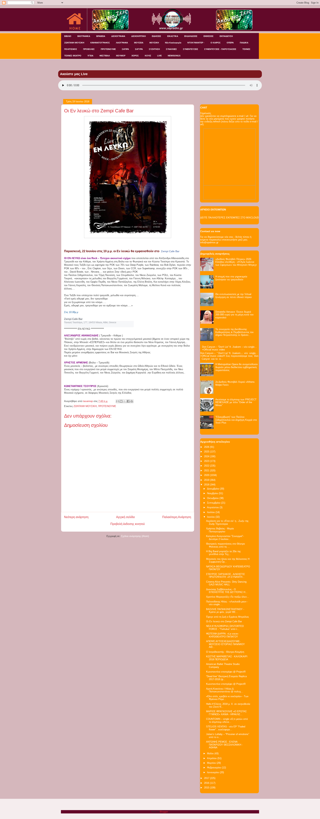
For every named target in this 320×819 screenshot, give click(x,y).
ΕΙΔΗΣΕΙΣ (156, 36)
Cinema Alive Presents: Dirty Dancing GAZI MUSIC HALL (226, 583)
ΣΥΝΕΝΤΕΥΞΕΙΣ (190, 49)
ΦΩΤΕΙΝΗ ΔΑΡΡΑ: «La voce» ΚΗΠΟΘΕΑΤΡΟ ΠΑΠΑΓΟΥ (222, 635)
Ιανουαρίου (213, 772)
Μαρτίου (212, 763)
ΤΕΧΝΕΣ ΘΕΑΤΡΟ (72, 56)
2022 (207, 465)
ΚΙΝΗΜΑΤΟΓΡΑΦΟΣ (100, 43)
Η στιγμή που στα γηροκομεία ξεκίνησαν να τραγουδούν (231, 278)
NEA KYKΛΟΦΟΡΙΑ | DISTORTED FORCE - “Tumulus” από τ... (225, 627)
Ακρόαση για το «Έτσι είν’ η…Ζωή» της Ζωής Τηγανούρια (227, 522)
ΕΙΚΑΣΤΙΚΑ (172, 36)
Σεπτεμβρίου (214, 502)
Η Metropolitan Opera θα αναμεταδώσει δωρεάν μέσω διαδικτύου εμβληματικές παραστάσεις (236, 367)
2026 (207, 447)
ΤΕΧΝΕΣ (246, 49)
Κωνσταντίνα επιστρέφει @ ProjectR (226, 671)
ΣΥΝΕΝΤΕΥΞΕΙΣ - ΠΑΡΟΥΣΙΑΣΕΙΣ (220, 49)
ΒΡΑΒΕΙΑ (100, 36)
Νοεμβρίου (213, 493)
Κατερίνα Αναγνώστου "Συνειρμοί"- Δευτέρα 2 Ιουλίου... (225, 537)
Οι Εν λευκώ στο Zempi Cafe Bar (224, 621)
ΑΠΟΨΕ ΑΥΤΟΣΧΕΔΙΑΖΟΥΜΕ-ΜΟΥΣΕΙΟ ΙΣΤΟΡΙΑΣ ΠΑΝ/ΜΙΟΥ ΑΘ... (225, 644)
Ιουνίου (211, 516)
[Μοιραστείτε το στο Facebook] (128, 401)
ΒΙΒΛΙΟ (67, 36)
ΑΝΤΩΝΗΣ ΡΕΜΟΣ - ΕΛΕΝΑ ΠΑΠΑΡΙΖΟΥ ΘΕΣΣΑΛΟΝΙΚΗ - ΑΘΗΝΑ (224, 744)
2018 (207, 484)
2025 (207, 451)
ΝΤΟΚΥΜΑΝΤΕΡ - (195, 43)
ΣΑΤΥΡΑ (139, 49)
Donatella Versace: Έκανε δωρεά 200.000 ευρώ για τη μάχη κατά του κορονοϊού (234, 314)
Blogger (164, 811)
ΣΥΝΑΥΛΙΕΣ (171, 49)
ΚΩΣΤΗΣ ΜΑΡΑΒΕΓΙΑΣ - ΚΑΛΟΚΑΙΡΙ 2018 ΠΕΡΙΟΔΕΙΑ (226, 658)
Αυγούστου (213, 507)
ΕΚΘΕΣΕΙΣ (209, 36)
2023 (207, 461)
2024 (207, 456)
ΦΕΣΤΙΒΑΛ (104, 56)
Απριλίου (212, 758)
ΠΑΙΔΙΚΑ (244, 43)
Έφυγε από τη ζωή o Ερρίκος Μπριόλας (227, 616)
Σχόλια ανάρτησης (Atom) (135, 536)
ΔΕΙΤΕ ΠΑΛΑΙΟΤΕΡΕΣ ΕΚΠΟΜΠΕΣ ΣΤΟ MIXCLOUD (229, 217)
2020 (207, 475)
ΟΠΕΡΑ (230, 43)
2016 (207, 783)
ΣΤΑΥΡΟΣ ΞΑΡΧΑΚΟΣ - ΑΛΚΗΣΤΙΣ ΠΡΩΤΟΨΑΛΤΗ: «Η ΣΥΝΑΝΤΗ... (225, 576)
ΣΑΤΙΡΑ (125, 49)
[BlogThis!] (121, 401)
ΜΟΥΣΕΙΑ (138, 43)
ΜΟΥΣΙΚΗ (154, 43)
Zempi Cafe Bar (170, 251)
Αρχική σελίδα (125, 517)
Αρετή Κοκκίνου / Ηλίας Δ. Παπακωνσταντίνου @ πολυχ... (224, 690)
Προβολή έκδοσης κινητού (127, 523)
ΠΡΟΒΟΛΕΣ (89, 49)
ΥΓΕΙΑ (90, 56)
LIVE (159, 56)
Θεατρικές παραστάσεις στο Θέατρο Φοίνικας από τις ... (225, 545)
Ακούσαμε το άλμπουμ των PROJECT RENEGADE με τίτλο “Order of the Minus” (235, 402)
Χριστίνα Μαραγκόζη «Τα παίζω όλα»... (227, 596)
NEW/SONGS (174, 56)
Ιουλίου (211, 512)
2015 (207, 787)
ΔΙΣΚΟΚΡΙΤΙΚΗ (138, 36)
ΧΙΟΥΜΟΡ (120, 56)
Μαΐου (210, 753)
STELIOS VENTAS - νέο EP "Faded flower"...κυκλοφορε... (225, 728)
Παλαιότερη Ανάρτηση (176, 517)
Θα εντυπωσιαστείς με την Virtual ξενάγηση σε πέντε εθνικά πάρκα (233, 296)
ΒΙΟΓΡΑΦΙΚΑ (83, 36)
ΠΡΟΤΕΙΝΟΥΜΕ (108, 49)
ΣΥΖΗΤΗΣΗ (154, 49)
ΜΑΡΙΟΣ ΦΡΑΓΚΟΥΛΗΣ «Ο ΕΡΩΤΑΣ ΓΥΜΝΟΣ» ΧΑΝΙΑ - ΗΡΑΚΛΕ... (226, 713)
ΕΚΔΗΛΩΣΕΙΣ (190, 36)
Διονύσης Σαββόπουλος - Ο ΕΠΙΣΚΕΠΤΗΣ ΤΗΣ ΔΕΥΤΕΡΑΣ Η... (226, 591)
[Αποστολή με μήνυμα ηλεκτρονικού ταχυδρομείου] (117, 401)
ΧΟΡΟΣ (135, 56)
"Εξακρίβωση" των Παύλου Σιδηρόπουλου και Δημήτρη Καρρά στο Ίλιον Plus (236, 420)
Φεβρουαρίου (214, 767)
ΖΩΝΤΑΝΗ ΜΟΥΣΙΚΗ (74, 43)
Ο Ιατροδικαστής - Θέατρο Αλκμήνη (225, 651)
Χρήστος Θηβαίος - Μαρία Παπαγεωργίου (220, 530)
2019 (207, 480)
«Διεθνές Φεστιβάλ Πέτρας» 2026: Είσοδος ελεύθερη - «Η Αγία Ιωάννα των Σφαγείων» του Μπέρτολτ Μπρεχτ (236, 262)
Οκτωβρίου (213, 498)
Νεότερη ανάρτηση (76, 517)
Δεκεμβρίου (213, 488)
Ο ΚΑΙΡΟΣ (216, 43)
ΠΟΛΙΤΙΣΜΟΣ (70, 49)
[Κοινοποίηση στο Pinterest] (132, 401)
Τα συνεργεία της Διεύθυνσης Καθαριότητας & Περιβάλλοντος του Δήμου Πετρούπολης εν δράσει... (234, 332)
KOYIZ (148, 56)
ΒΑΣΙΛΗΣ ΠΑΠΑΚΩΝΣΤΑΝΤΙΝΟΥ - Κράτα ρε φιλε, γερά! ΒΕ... (225, 611)
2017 (207, 778)
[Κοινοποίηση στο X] (124, 401)
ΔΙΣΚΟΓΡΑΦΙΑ (118, 36)
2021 (207, 470)
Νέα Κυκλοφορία (173, 43)
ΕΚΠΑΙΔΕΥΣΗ (226, 36)
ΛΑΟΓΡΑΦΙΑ (122, 43)
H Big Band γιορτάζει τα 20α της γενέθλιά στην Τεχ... (223, 553)
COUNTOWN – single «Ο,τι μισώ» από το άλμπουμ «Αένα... (227, 720)
